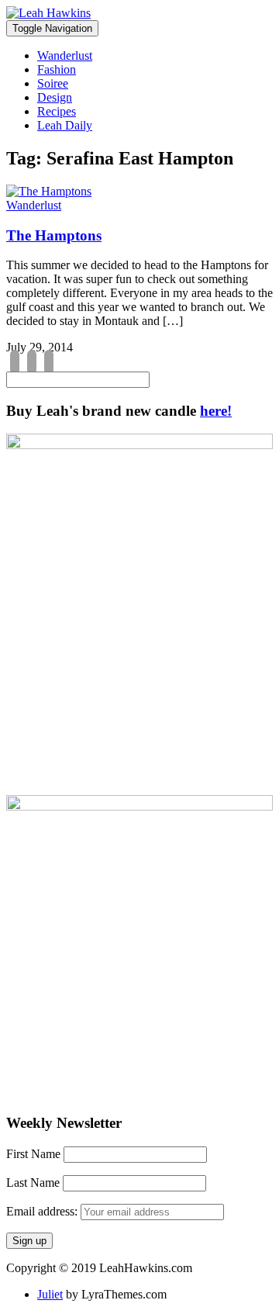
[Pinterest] (48, 363)
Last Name (33, 1182)
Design (54, 97)
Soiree (52, 83)
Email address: (43, 1211)
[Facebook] (14, 363)
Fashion (56, 69)
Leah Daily (64, 125)
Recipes (56, 111)
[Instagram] (31, 363)
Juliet (50, 1294)
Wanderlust (64, 55)
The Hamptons (54, 235)
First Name (33, 1153)
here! (216, 411)
